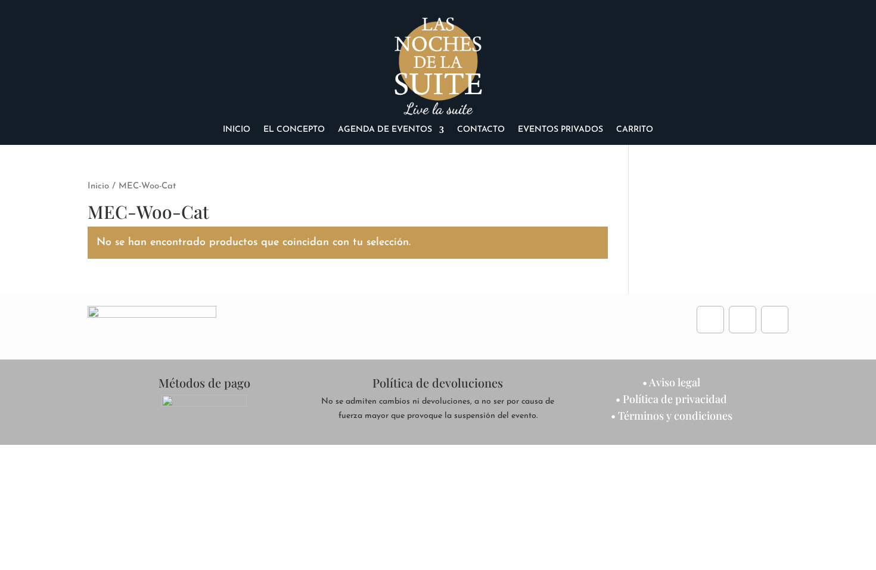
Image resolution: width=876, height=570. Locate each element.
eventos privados (560, 130)
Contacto (481, 130)
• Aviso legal (671, 382)
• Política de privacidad (671, 399)
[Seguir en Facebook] (710, 319)
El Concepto (294, 130)
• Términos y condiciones (671, 415)
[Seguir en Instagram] (742, 319)
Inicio (236, 130)
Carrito (634, 130)
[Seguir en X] (774, 319)
